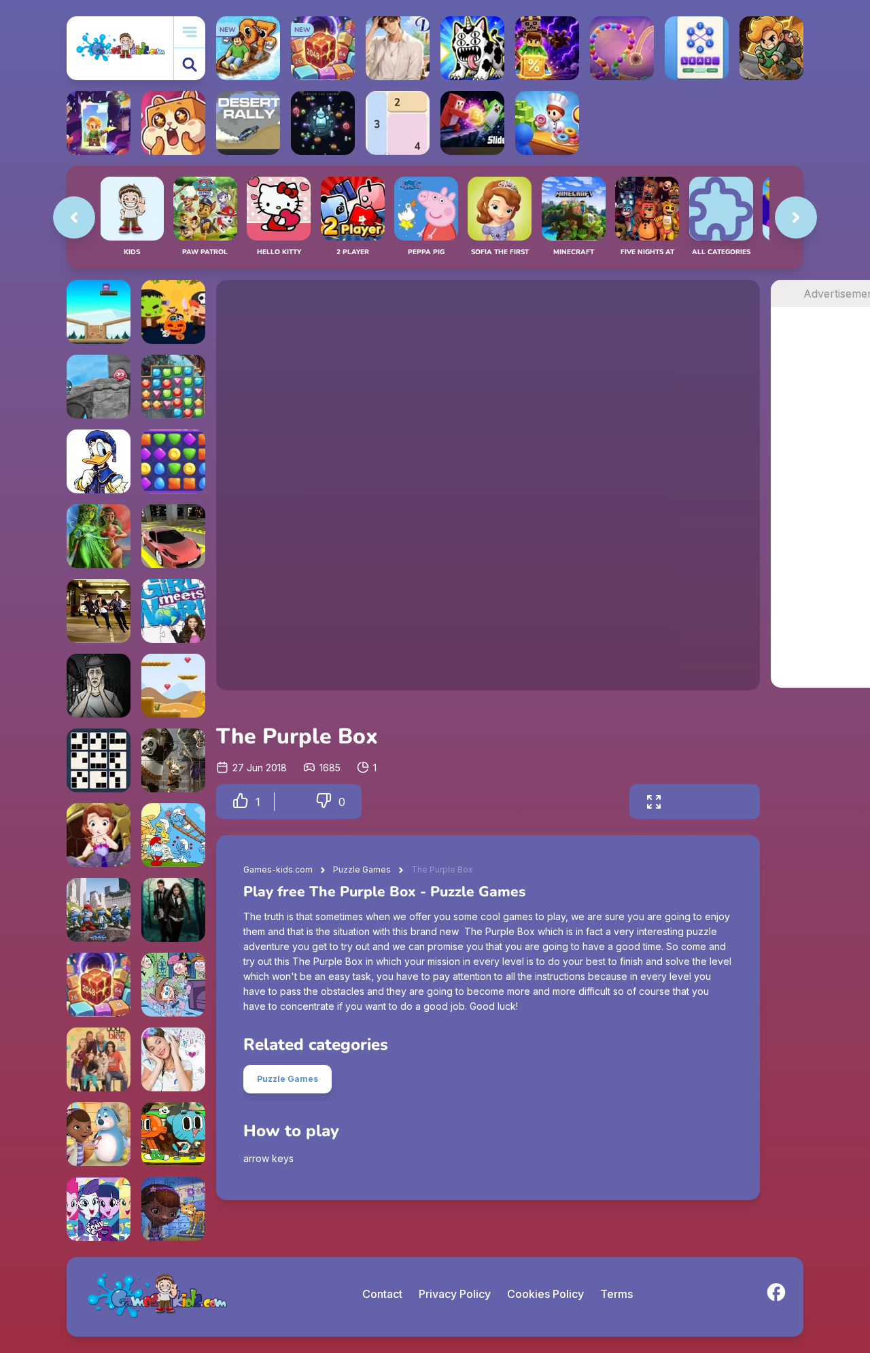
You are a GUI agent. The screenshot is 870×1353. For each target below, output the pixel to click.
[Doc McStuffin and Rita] (173, 1209)
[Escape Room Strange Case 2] (98, 686)
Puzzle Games (362, 869)
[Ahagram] (697, 48)
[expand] (654, 801)
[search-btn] (189, 64)
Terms (616, 1294)
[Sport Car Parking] (173, 536)
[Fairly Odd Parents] (173, 985)
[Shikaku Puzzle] (398, 123)
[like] (240, 801)
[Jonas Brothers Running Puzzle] (98, 611)
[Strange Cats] (472, 48)
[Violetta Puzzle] (173, 1059)
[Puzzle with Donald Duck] (98, 461)
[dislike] (323, 801)
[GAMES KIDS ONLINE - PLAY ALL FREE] (120, 48)
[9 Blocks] (98, 760)
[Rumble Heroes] (98, 123)
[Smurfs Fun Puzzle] (173, 835)
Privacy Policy (455, 1294)
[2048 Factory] (98, 985)
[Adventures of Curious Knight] (173, 686)
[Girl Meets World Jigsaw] (173, 611)
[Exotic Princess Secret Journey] (98, 536)
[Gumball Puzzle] (173, 1134)
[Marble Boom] (622, 48)
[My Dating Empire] (398, 48)
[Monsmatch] (173, 312)
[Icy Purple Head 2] (98, 312)
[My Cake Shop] (547, 123)
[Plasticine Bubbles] (98, 387)
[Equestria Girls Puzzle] (98, 1209)
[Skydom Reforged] (173, 461)
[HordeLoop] (323, 123)
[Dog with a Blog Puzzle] (98, 1059)
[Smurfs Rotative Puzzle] (98, 910)
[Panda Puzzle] (173, 760)
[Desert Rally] (248, 123)
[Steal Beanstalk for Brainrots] (771, 48)
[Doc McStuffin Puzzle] (98, 1134)
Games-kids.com (278, 869)
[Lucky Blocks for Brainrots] (547, 48)
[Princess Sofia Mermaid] (98, 835)
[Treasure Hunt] (173, 387)
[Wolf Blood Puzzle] (173, 910)
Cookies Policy (545, 1294)
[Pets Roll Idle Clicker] (173, 123)
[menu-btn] (189, 32)
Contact (382, 1294)
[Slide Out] (472, 123)
